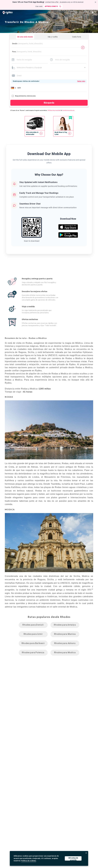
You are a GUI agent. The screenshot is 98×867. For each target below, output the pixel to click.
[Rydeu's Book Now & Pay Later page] (63, 133)
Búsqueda (49, 102)
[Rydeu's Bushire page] (35, 133)
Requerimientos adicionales (25, 96)
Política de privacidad (54, 110)
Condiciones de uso (68, 110)
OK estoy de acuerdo (73, 859)
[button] (13, 88)
